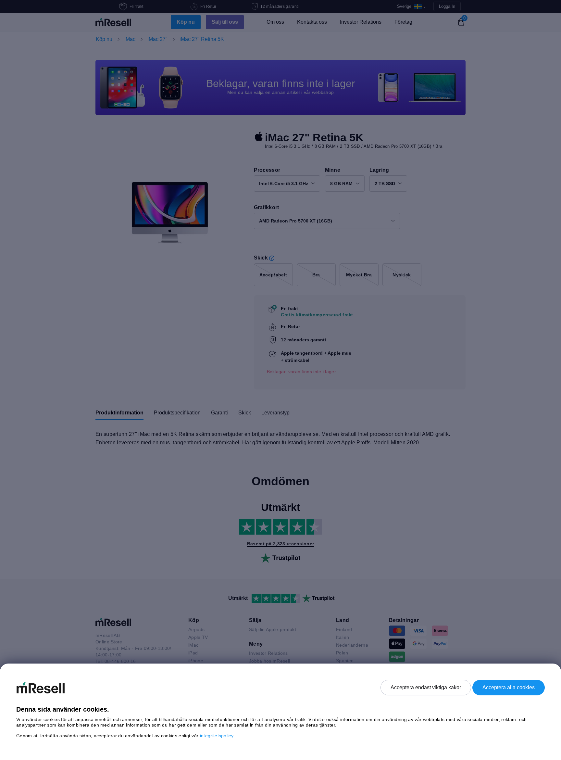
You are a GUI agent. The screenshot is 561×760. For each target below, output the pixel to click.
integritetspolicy (216, 735)
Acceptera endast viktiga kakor (426, 687)
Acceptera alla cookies (508, 687)
